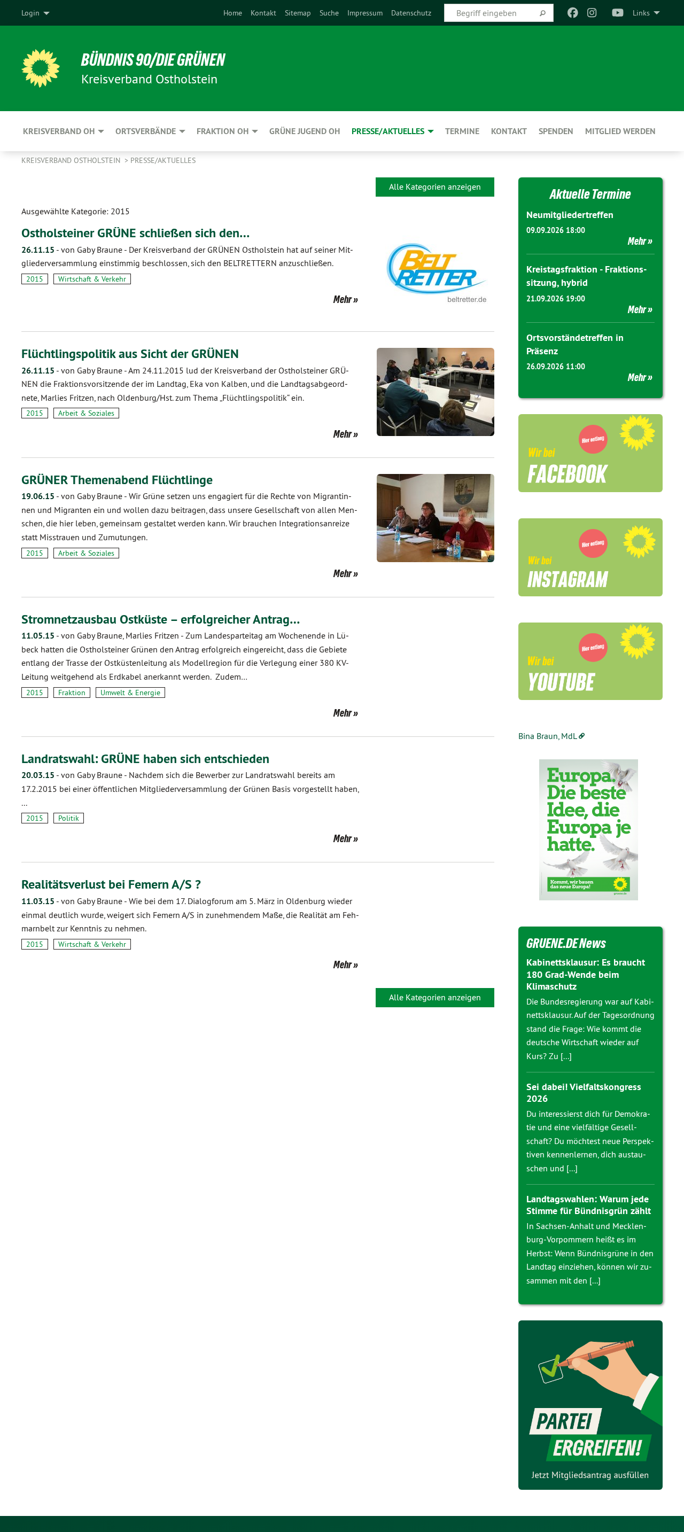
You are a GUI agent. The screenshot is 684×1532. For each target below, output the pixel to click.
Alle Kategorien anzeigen (435, 186)
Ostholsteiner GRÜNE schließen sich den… (135, 232)
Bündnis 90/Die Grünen (153, 59)
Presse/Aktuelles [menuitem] (388, 131)
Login (30, 13)
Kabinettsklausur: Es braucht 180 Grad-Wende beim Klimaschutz (585, 974)
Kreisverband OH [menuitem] (59, 131)
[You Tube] (618, 13)
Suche (329, 13)
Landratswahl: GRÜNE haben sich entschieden (145, 758)
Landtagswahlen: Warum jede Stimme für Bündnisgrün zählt (588, 1205)
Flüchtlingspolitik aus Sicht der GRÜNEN (130, 353)
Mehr (342, 299)
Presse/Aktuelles (163, 160)
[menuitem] (232, 13)
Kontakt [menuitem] (509, 131)
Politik (68, 818)
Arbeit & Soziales (86, 413)
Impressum (365, 13)
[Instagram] (592, 13)
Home (232, 13)
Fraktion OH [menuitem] (222, 131)
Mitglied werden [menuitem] (620, 131)
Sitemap (298, 13)
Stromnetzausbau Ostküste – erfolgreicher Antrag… (160, 619)
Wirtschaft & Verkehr (92, 279)
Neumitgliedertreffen (569, 214)
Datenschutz (411, 13)
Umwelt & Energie (130, 692)
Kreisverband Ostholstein (71, 160)
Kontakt (263, 13)
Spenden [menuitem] (556, 131)
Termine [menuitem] (462, 131)
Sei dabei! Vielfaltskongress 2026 (583, 1092)
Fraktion (72, 692)
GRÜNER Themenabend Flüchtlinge (117, 479)
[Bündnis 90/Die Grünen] (40, 68)
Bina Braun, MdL (547, 735)
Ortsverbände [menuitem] (145, 131)
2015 (34, 279)
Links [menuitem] (641, 13)
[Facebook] (572, 13)
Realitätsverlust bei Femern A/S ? (111, 884)
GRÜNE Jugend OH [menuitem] (304, 131)
